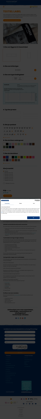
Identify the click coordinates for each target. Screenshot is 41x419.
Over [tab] (34, 203)
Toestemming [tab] (7, 203)
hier (2, 212)
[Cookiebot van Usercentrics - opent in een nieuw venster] (35, 200)
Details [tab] (20, 203)
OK (33, 217)
